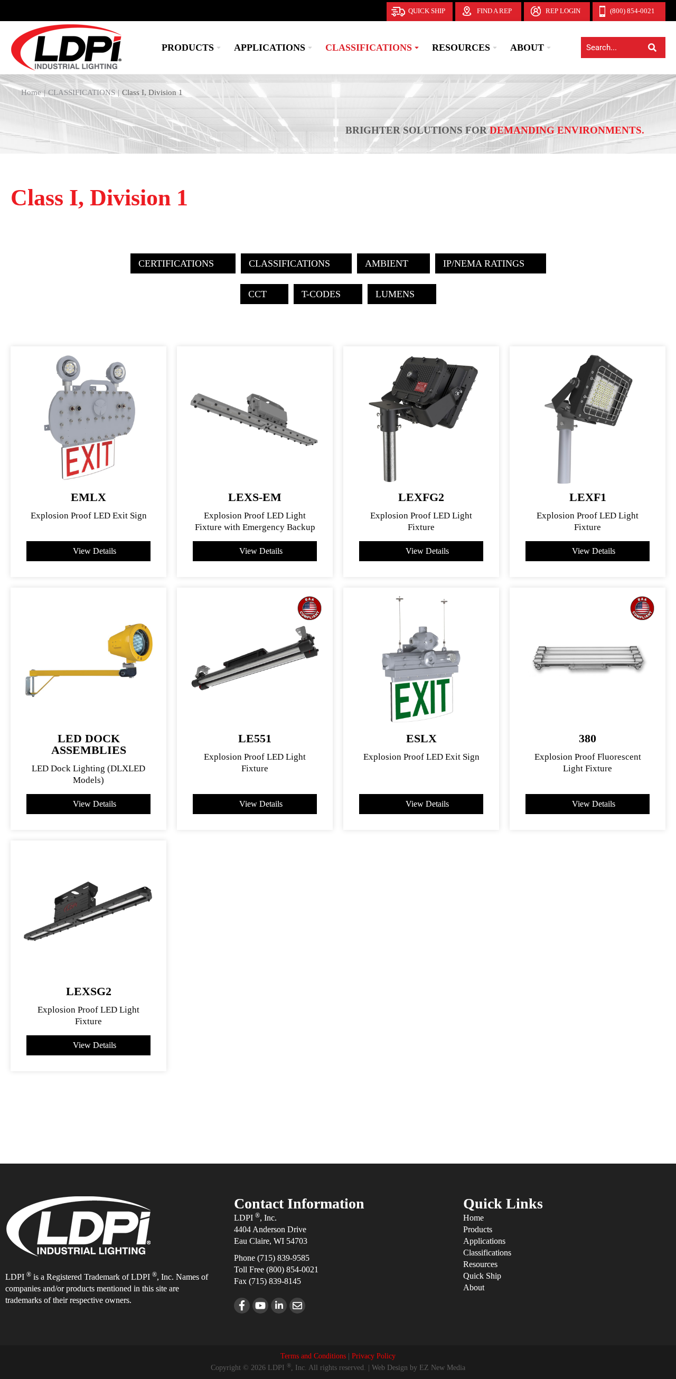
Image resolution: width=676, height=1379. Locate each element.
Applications (484, 1240)
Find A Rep (494, 11)
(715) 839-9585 (283, 1257)
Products (477, 1229)
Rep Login (563, 11)
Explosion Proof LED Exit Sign (89, 516)
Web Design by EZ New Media (418, 1368)
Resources (480, 1264)
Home (473, 1217)
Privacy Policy (374, 1356)
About (473, 1287)
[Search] (652, 47)
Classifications (487, 1252)
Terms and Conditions (313, 1356)
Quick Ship (426, 11)
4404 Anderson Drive (270, 1229)
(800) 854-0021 (632, 11)
